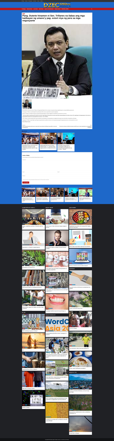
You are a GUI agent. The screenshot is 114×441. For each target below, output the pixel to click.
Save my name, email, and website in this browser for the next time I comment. (36, 179)
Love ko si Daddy (73, 328)
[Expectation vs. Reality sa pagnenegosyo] (33, 238)
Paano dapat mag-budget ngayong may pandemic (79, 246)
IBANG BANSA (53, 195)
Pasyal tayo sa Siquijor (74, 433)
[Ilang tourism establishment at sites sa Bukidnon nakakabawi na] (80, 403)
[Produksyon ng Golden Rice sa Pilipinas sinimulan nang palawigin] (57, 410)
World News (41, 8)
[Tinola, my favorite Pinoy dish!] (80, 299)
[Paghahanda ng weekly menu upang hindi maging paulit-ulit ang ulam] (80, 217)
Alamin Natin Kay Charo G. (26, 223)
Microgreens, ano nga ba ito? (28, 267)
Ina (23, 350)
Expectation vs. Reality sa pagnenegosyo (31, 247)
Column (31, 244)
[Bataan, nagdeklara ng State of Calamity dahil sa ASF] (33, 217)
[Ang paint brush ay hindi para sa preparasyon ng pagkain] (80, 278)
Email (58, 171)
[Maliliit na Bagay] (33, 398)
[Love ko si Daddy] (80, 319)
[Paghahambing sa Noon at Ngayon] (33, 360)
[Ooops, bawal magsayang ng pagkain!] (80, 359)
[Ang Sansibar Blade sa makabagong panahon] (33, 278)
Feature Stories (57, 8)
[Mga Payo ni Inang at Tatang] (33, 379)
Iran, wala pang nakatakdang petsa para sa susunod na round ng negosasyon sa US (56, 199)
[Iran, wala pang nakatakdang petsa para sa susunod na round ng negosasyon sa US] (57, 192)
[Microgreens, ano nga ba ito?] (33, 258)
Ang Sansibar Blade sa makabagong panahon (32, 287)
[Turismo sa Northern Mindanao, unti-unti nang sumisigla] (80, 382)
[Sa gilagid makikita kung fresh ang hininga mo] (57, 302)
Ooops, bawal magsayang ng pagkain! (77, 368)
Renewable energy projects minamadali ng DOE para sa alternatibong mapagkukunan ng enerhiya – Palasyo (71, 199)
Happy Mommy (74, 223)
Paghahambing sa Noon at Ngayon (29, 369)
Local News (35, 8)
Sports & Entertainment (49, 8)
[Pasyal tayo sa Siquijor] (80, 424)
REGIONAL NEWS (65, 8)
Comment (24, 159)
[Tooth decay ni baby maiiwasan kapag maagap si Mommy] (57, 217)
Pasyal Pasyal (71, 409)
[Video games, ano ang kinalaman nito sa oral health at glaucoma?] (57, 280)
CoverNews (63, 439)
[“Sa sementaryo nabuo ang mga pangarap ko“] (80, 339)
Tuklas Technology (48, 374)
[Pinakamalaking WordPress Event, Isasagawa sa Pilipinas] (57, 324)
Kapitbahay (73, 284)
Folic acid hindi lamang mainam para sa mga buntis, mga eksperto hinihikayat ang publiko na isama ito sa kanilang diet (39, 126)
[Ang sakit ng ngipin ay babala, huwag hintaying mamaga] (57, 238)
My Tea (26, 328)
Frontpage (24, 8)
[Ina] (33, 341)
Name (23, 171)
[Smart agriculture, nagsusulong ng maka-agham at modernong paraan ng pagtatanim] (57, 368)
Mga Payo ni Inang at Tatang (28, 388)
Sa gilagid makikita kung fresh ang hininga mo (56, 310)
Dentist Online (50, 223)
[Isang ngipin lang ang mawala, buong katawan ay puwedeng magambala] (57, 259)
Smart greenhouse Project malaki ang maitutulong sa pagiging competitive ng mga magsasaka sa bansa (56, 356)
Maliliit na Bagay (25, 407)
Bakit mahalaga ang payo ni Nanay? (30, 330)
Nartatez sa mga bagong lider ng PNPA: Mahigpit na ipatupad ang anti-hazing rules (85, 199)
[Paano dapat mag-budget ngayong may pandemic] (80, 237)
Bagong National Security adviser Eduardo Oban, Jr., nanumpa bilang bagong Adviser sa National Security (48, 146)
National (24, 195)
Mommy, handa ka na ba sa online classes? (78, 265)
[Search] (91, 9)
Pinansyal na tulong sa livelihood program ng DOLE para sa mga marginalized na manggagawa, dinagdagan (75, 126)
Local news (31, 223)
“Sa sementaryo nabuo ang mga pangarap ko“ (79, 348)
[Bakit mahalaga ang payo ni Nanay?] (33, 322)
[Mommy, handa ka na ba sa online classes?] (80, 256)
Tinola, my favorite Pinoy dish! (75, 308)
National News (29, 8)
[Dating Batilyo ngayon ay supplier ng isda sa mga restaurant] (33, 298)
